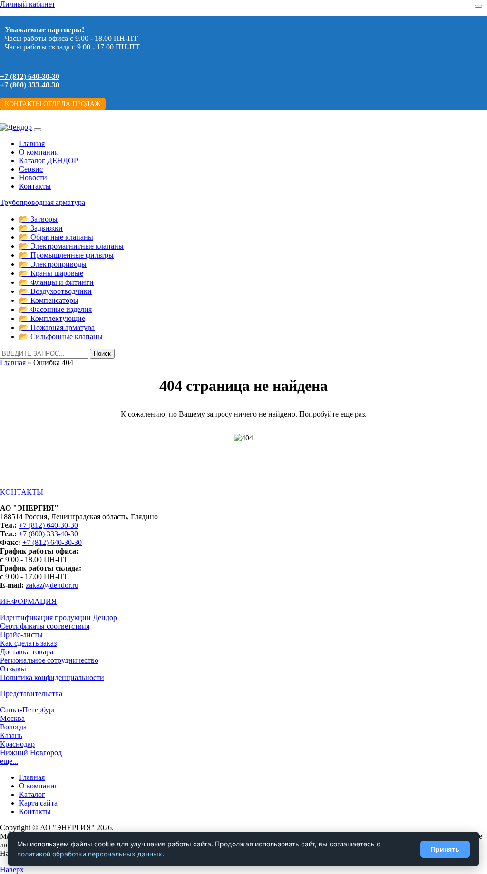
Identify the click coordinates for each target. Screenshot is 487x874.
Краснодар (17, 744)
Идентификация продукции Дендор (58, 617)
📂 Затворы (38, 219)
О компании (39, 152)
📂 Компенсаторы (48, 300)
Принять (445, 849)
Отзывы (13, 669)
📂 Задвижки (41, 228)
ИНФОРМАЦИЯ (28, 601)
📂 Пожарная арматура (57, 327)
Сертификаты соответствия (44, 626)
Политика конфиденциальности (52, 677)
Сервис (31, 169)
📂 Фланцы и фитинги (56, 282)
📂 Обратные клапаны (56, 237)
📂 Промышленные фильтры (66, 255)
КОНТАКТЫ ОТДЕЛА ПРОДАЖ (53, 103)
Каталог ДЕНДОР (48, 160)
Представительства (31, 693)
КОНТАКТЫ (21, 492)
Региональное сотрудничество (49, 660)
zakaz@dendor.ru (52, 585)
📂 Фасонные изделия (55, 309)
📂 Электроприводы (53, 264)
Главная (32, 143)
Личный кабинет (27, 4)
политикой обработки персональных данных (89, 854)
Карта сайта (38, 803)
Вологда (13, 727)
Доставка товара (26, 652)
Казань (11, 735)
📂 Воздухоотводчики (55, 291)
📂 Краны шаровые (51, 273)
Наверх (12, 869)
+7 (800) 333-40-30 (29, 85)
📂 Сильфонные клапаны (61, 336)
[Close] (478, 6)
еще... (9, 761)
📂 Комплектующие (52, 318)
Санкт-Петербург (28, 710)
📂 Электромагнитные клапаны (71, 246)
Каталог (32, 794)
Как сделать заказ (28, 643)
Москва (12, 718)
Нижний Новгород (31, 752)
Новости (33, 178)
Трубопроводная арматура (42, 202)
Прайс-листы (21, 635)
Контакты (35, 186)
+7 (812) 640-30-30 (29, 76)
